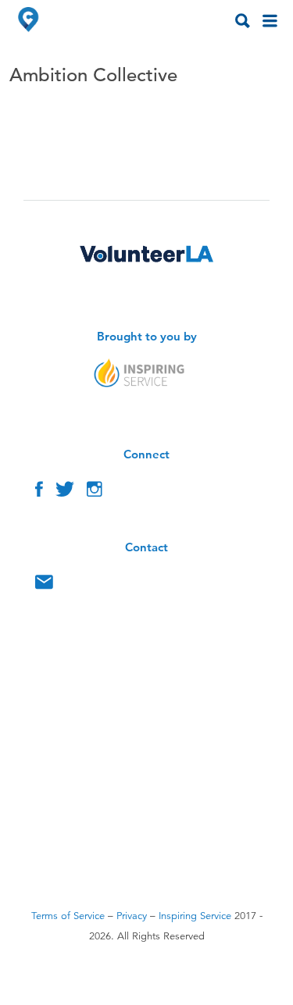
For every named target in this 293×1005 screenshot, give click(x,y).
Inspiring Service (195, 916)
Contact (44, 586)
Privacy (131, 916)
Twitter (64, 493)
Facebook (39, 493)
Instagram (94, 493)
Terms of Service (68, 916)
